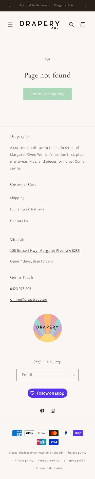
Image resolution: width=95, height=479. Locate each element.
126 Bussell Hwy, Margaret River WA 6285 (45, 250)
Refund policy (77, 452)
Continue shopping (47, 93)
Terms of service (48, 460)
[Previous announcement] (9, 5)
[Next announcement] (85, 5)
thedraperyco (28, 452)
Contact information (50, 468)
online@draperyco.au (28, 299)
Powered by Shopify (50, 452)
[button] (10, 24)
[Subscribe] (72, 375)
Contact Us (19, 220)
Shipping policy (74, 460)
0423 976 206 (20, 288)
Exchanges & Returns (27, 209)
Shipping (17, 197)
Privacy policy (24, 460)
